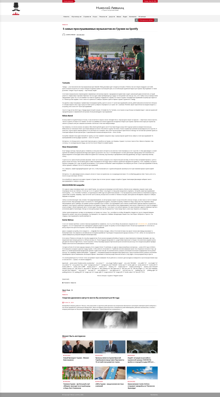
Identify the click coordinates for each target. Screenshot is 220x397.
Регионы (102, 16)
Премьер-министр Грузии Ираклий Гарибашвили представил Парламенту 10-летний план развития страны (109, 360)
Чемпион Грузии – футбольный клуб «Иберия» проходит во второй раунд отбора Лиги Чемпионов (76, 386)
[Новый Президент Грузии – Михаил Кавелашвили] (77, 346)
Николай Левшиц (110, 8)
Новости (66, 16)
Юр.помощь (76, 16)
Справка (86, 16)
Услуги (95, 16)
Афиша (119, 16)
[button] (136, 20)
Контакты (132, 16)
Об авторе (142, 16)
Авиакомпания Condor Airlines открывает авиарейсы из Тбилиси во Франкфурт (141, 386)
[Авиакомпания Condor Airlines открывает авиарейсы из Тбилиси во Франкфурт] (142, 373)
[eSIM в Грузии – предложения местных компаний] (110, 373)
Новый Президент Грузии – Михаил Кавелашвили (76, 359)
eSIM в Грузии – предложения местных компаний (109, 385)
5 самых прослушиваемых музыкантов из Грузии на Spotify (100, 28)
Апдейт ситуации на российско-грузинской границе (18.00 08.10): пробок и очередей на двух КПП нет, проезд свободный (141, 360)
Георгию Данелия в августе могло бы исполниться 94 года (90, 298)
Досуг (111, 16)
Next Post (66, 290)
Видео (125, 16)
